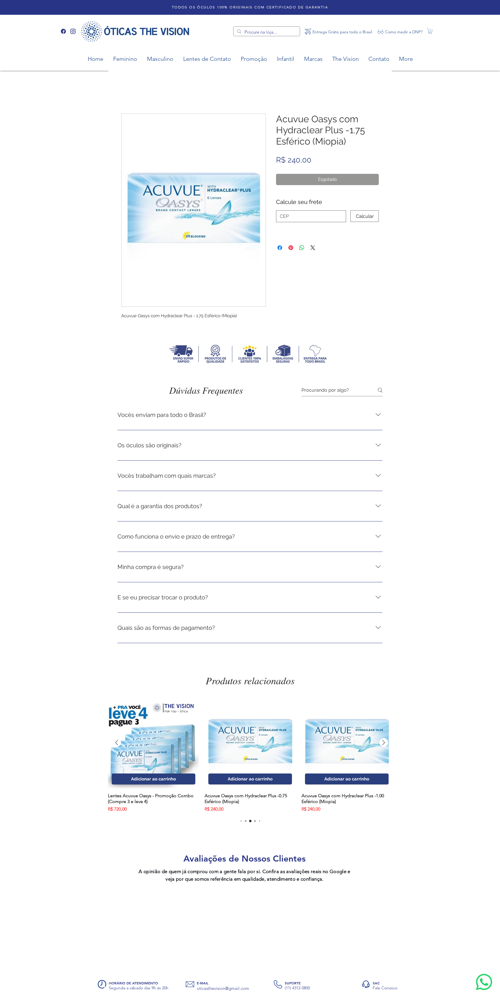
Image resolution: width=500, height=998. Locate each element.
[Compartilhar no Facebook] (279, 215)
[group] (250, 782)
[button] (430, 31)
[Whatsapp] (484, 982)
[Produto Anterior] (116, 769)
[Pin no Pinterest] (290, 215)
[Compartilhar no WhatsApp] (301, 215)
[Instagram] (73, 31)
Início (126, 93)
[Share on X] (312, 215)
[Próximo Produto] (383, 769)
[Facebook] (63, 31)
